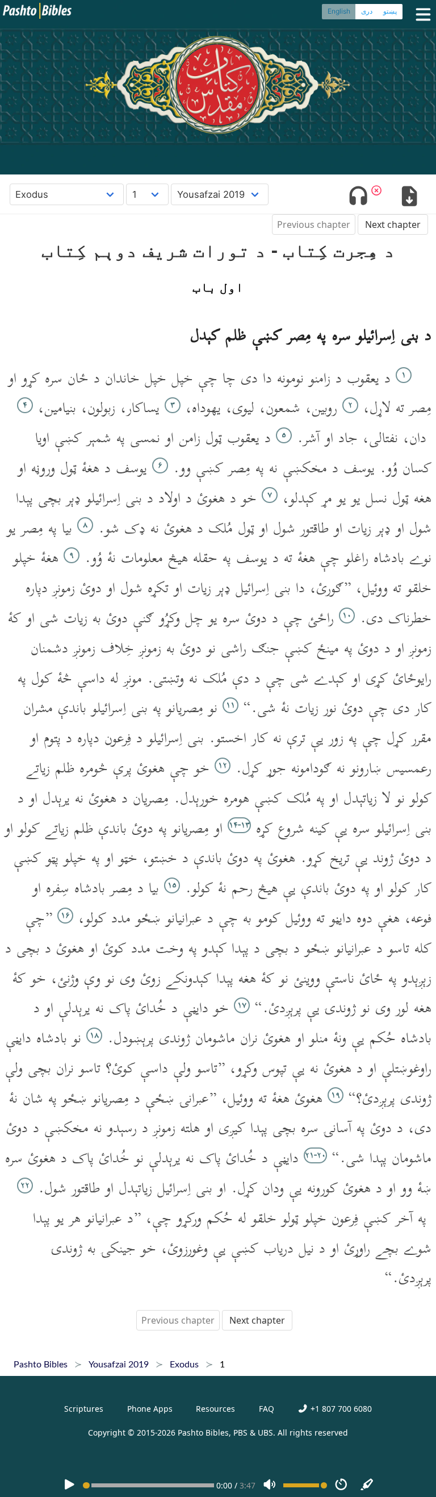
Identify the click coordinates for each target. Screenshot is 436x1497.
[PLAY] (69, 1485)
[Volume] (270, 1485)
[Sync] (367, 1485)
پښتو (390, 11)
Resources (215, 1408)
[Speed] (341, 1485)
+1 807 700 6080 (339, 1408)
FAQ (266, 1408)
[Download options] (409, 197)
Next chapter (393, 224)
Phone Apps (150, 1408)
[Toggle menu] (421, 14)
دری (366, 11)
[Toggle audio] (358, 197)
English (339, 11)
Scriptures (83, 1408)
